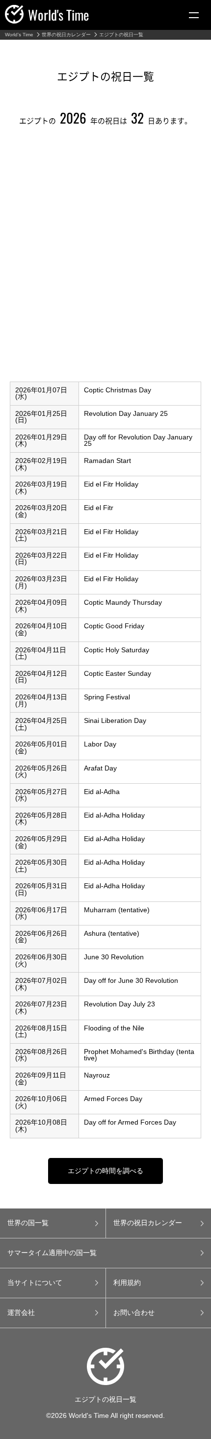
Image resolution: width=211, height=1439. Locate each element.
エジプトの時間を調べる (105, 1171)
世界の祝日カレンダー (66, 34)
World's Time (19, 34)
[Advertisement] (105, 256)
